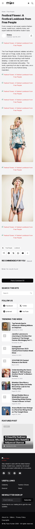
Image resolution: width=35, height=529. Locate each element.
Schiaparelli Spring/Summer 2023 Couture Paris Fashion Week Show (22, 350)
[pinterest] (15, 473)
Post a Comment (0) (17, 280)
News (20, 488)
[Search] (32, 3)
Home (3, 11)
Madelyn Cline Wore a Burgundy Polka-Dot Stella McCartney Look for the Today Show (22, 386)
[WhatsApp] (18, 253)
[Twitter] (13, 253)
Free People (10, 11)
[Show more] (27, 253)
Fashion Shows (23, 485)
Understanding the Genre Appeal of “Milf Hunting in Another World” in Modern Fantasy (22, 373)
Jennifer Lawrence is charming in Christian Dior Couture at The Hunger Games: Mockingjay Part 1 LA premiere (22, 337)
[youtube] (20, 473)
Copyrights (5, 520)
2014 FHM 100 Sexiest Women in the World (20, 361)
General (4, 488)
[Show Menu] (3, 3)
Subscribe (27, 500)
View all (29, 261)
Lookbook (17, 248)
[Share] (31, 36)
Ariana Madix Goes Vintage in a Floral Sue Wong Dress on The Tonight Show (22, 410)
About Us (5, 517)
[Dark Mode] (28, 3)
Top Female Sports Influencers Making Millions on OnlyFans (22, 325)
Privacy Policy (21, 517)
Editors (12, 517)
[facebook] (4, 473)
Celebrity (5, 485)
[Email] (23, 253)
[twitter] (9, 473)
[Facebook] (9, 253)
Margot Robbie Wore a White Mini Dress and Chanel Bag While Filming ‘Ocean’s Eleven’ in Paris (21, 398)
